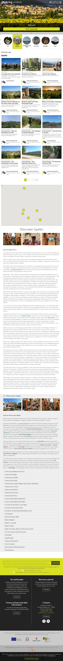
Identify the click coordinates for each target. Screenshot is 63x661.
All (8, 46)
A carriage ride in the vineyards (10, 74)
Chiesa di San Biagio (11, 474)
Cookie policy (51, 655)
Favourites (57, 2)
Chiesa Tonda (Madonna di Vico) (14, 471)
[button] (23, 214)
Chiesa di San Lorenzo (11, 486)
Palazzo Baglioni (10, 520)
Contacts (46, 603)
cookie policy (45, 572)
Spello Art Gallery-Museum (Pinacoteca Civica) (19, 529)
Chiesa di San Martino (11, 489)
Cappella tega (9, 538)
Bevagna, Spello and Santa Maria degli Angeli (30, 102)
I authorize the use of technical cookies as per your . (32, 572)
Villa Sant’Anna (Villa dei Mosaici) (15, 547)
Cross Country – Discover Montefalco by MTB (9, 131)
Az (6, 52)
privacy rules (53, 567)
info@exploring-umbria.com (46, 612)
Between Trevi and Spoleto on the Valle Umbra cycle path (10, 102)
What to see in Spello (13, 396)
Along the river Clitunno (29, 74)
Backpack (60, 2)
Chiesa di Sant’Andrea (11, 541)
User (54, 2)
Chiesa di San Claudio (11, 477)
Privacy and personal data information (16, 604)
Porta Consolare (10, 544)
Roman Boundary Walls (12, 517)
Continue (16, 597)
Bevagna (45, 46)
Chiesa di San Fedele (11, 480)
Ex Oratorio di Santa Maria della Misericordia (18, 511)
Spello (17, 46)
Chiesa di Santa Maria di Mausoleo (15, 499)
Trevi (55, 46)
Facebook (44, 621)
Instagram (48, 621)
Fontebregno (9, 514)
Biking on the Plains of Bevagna (52, 101)
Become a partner (46, 579)
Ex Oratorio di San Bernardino (14, 508)
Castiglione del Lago (27, 46)
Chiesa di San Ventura (11, 492)
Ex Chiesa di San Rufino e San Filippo (16, 505)
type (9, 52)
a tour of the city (24, 423)
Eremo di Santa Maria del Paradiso (15, 502)
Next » (36, 180)
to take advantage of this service (32, 570)
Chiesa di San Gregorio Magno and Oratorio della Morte (22, 483)
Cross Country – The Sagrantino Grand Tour (29, 162)
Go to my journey (31, 29)
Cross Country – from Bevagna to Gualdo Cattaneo (31, 131)
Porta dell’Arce (9, 550)
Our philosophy (16, 579)
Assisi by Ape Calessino (49, 74)
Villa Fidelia (8, 535)
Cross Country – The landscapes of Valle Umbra (9, 162)
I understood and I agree (31, 658)
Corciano (36, 46)
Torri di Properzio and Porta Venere (15, 532)
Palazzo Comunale (10, 523)
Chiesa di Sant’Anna (11, 495)
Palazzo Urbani (9, 526)
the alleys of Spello (16, 269)
